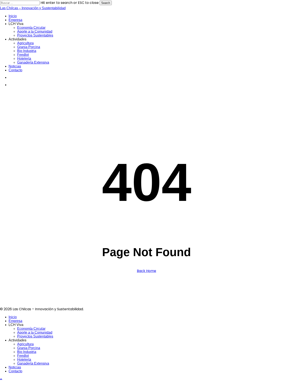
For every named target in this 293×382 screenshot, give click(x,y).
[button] (1, 379)
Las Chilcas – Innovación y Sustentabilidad (33, 8)
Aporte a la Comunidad (34, 332)
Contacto (15, 371)
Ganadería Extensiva (33, 363)
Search (105, 3)
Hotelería (24, 359)
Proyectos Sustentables (35, 336)
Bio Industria (26, 352)
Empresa (15, 321)
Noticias (15, 367)
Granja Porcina (28, 348)
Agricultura (25, 344)
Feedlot (23, 356)
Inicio (13, 317)
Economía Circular (31, 328)
